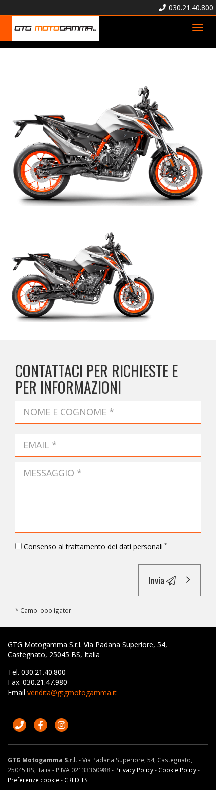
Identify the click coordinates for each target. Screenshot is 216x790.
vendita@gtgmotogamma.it (72, 692)
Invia (157, 580)
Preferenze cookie (33, 780)
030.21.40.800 (190, 7)
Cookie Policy (177, 770)
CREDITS (76, 780)
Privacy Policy (134, 770)
